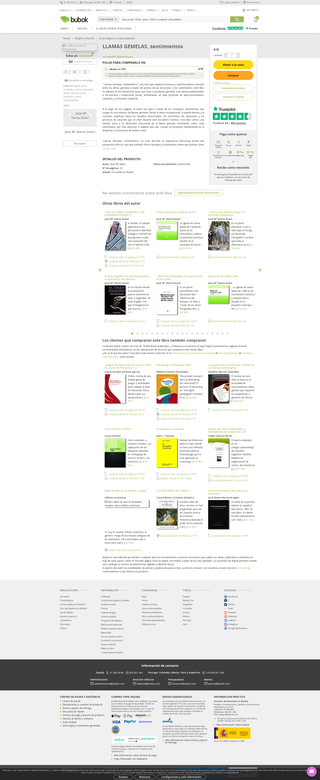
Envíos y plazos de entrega (76, 708)
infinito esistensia (115, 497)
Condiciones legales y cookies (115, 600)
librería (175, 353)
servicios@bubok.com (184, 683)
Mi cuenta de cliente (73, 711)
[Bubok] (74, 19)
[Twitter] (85, 72)
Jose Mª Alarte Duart (80, 132)
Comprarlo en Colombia (233, 88)
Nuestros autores (68, 616)
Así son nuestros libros (112, 636)
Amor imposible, (85, 89)
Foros (145, 600)
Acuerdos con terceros (112, 640)
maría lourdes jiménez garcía (122, 371)
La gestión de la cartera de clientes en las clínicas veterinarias (231, 366)
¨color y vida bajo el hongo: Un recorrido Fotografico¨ (226, 213)
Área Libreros (253, 2)
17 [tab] (212, 333)
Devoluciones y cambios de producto (82, 704)
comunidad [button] (134, 10)
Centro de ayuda (71, 701)
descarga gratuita (228, 353)
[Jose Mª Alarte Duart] (80, 115)
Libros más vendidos (152, 608)
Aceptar (123, 776)
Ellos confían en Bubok (152, 616)
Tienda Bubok (66, 600)
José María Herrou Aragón (223, 497)
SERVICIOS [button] (101, 10)
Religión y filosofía (84, 38)
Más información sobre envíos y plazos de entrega (186, 741)
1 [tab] (132, 333)
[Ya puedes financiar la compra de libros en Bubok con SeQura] (134, 739)
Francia (186, 612)
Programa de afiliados (111, 620)
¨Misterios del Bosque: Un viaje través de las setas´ (179, 277)
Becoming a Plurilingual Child (173, 364)
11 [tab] (182, 333)
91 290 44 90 (70, 2)
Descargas (65, 624)
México (186, 616)
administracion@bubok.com (109, 683)
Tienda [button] (176, 10)
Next (260, 270)
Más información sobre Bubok (232, 724)
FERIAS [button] (190, 10)
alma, (79, 96)
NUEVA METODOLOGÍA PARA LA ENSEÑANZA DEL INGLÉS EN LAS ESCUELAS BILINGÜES (227, 431)
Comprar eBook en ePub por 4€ (178, 414)
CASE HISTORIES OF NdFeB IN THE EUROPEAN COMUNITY (125, 213)
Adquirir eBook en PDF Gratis (176, 478)
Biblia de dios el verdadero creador (125, 490)
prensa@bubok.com (219, 683)
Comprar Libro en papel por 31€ (229, 410)
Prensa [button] (151, 10)
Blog (165, 10)
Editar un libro (107, 648)
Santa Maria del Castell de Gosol (175, 212)
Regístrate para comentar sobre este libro (198, 192)
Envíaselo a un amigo (81, 80)
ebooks (184, 353)
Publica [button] (64, 10)
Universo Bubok (108, 616)
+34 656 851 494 (215, 672)
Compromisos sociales (112, 652)
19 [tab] (222, 333)
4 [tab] (147, 333)
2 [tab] (137, 333)
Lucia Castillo (112, 435)
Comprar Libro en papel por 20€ (126, 410)
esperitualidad (70, 100)
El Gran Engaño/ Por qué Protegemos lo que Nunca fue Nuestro (127, 277)
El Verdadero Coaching (169, 429)
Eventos (118, 10)
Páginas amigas (108, 612)
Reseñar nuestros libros (112, 628)
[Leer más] (110, 148)
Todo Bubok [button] (106, 19)
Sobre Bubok (69, 722)
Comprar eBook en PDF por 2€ (126, 265)
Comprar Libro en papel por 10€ (126, 257)
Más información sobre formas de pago (135, 755)
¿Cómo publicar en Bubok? (72, 604)
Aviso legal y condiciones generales (81, 725)
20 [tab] (227, 333)
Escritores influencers (152, 612)
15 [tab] (202, 333)
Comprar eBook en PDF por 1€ (126, 478)
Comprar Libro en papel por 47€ (229, 476)
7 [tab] (162, 333)
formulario (242, 567)
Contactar (117, 2)
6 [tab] (157, 333)
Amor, (67, 93)
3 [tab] (142, 333)
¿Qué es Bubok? (232, 2)
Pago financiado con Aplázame (130, 758)
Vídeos (63, 628)
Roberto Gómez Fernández (172, 371)
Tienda (66, 38)
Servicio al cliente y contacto (77, 718)
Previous (100, 270)
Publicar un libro (150, 604)
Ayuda (129, 2)
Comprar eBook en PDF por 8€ (126, 414)
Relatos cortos (149, 624)
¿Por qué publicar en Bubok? (73, 608)
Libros (64, 28)
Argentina (187, 604)
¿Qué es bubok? (108, 644)
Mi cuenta (64, 596)
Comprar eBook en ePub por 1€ (178, 535)
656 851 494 (136, 672)
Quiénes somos (108, 604)
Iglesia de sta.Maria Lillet (223, 276)
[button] (251, 10)
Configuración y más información (181, 776)
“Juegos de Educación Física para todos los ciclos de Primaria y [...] (128, 366)
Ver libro (136, 248)
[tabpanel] (180, 269)
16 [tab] (207, 333)
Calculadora (66, 620)
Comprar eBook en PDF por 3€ (178, 418)
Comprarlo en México (233, 96)
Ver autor (80, 143)
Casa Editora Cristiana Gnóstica (175, 497)
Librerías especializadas (153, 620)
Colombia (187, 608)
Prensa (104, 608)
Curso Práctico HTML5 (118, 429)
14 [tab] (197, 333)
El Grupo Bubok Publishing (113, 28)
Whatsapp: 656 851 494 (94, 2)
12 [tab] (187, 333)
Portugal (187, 620)
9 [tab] (172, 333)
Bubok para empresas (111, 624)
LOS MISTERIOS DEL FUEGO (172, 490)
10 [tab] (177, 333)
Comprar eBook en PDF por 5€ (229, 480)
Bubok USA (188, 600)
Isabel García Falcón (220, 435)
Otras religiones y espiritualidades (117, 38)
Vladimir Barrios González (223, 371)
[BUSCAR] (237, 19)
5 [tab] (152, 333)
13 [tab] (192, 333)
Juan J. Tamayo (165, 435)
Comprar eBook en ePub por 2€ (126, 261)
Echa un (77, 56)
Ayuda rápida (66, 612)
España (186, 596)
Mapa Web (106, 632)
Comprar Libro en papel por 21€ (229, 535)
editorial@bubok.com (148, 683)
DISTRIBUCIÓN (84, 10)
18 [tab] (217, 333)
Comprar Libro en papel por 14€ (178, 321)
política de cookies (119, 772)
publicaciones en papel (202, 353)
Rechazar (144, 776)
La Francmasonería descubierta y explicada (228, 492)
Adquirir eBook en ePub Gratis (124, 550)
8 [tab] (167, 333)
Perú (185, 624)
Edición (82, 28)
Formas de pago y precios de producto (83, 715)
